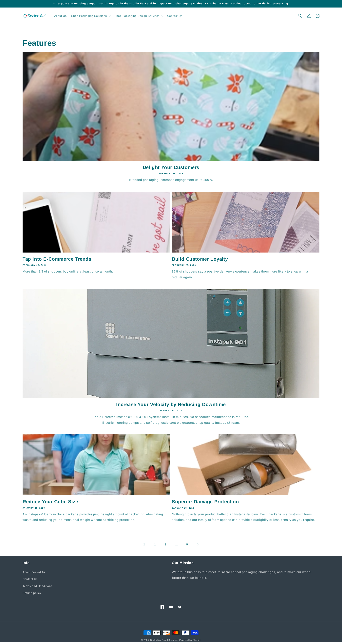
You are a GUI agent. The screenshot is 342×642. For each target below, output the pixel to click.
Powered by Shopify (190, 640)
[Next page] (197, 544)
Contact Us (30, 579)
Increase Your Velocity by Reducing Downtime (171, 404)
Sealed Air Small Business (164, 640)
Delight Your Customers (171, 167)
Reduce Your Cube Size (50, 501)
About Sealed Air (34, 572)
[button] (90, 16)
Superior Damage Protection (205, 501)
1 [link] (144, 544)
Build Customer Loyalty (200, 259)
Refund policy (32, 593)
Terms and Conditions (37, 586)
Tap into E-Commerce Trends (57, 259)
